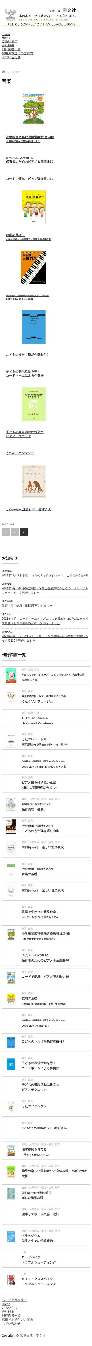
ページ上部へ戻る (14, 1300)
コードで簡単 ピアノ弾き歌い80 (31, 178)
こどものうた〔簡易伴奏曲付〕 (28, 354)
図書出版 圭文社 (32, 1335)
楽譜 (30, 669)
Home (6, 37)
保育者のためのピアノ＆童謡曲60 (29, 160)
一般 (24, 1252)
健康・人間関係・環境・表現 (38, 799)
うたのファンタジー (20, 453)
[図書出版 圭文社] (41, 24)
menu (6, 34)
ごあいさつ (9, 41)
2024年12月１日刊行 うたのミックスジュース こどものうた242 (45, 575)
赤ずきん (28, 509)
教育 (24, 669)
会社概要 (8, 45)
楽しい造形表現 (43, 847)
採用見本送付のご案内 (17, 53)
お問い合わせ (11, 57)
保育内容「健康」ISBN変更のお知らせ (27, 605)
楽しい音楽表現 (43, 890)
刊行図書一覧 (11, 49)
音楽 (36, 669)
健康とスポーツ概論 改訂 (40, 1214)
